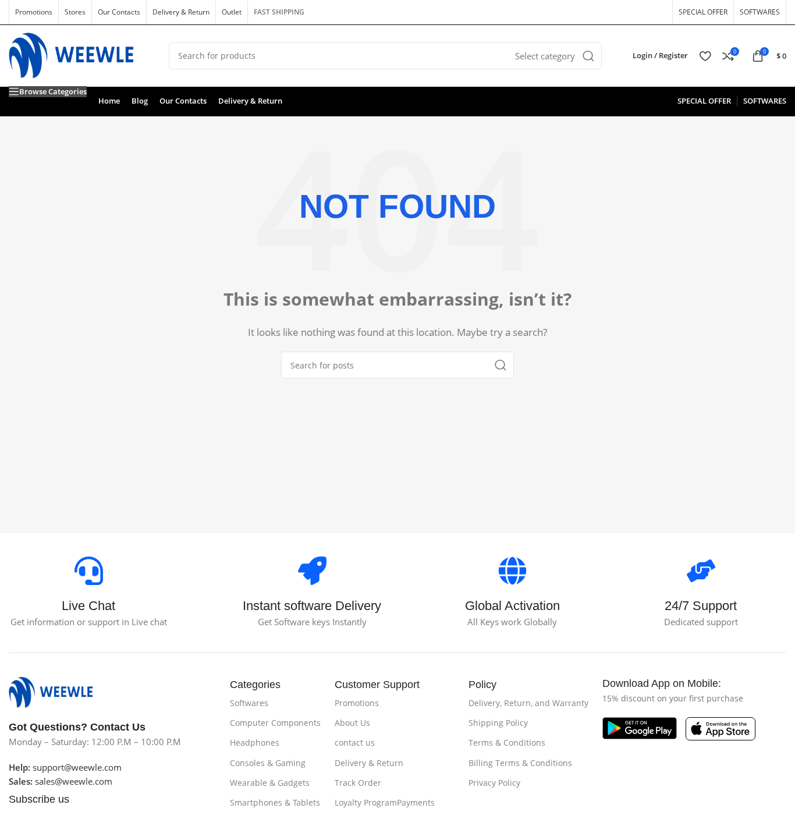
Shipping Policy (498, 722)
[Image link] (57, 691)
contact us (355, 742)
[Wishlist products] (705, 56)
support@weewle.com (65, 767)
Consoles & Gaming (268, 762)
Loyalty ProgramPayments (385, 802)
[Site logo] (80, 55)
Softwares (249, 702)
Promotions (357, 702)
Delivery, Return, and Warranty (528, 702)
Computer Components (275, 722)
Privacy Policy (494, 782)
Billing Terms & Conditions (520, 762)
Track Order (358, 782)
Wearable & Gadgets (270, 782)
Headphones (254, 742)
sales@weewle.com (73, 781)
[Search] (588, 55)
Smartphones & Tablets (275, 802)
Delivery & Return (369, 762)
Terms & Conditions (507, 742)
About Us (352, 722)
